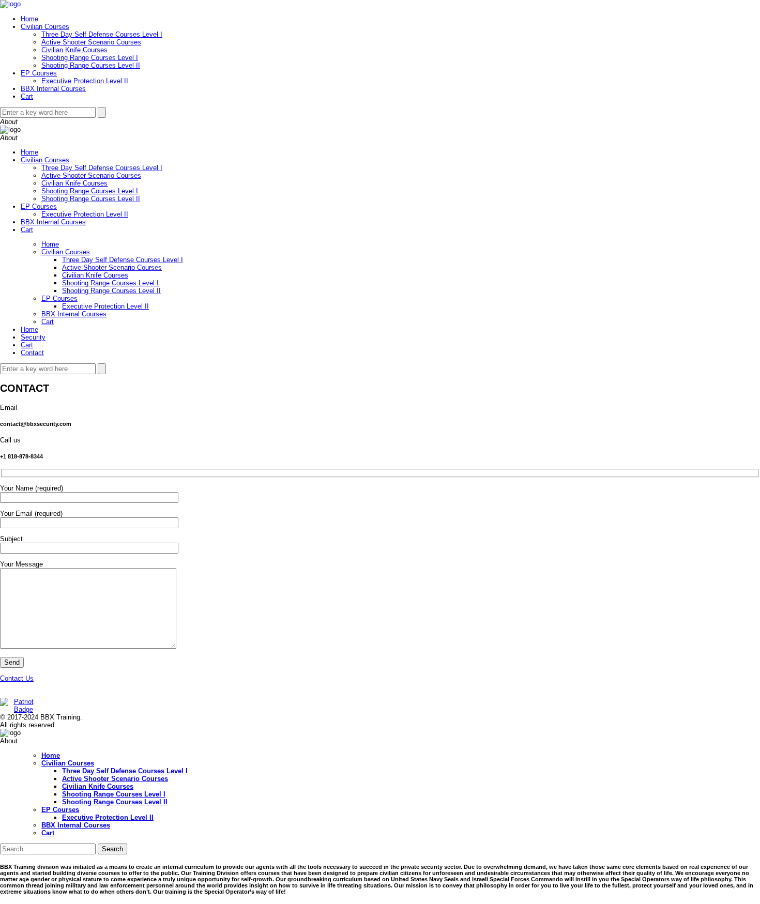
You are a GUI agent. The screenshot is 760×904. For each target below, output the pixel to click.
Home (29, 19)
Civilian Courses (45, 26)
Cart (27, 96)
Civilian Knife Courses (74, 50)
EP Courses (39, 73)
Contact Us (17, 678)
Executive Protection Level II (84, 81)
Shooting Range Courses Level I (89, 58)
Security (33, 337)
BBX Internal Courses (53, 89)
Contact (32, 353)
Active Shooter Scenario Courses (91, 42)
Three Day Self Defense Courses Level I (101, 34)
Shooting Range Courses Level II (90, 65)
